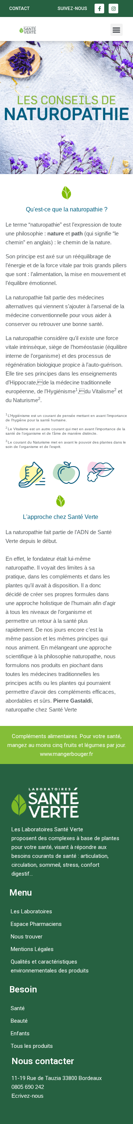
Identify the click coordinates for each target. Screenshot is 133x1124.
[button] (116, 30)
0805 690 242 (27, 1087)
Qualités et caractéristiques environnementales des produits (50, 966)
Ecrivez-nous (27, 1096)
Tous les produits (32, 1046)
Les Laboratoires (31, 911)
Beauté (19, 1021)
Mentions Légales (32, 949)
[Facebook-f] (99, 8)
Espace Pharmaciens (36, 924)
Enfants (20, 1033)
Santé (18, 1008)
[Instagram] (113, 8)
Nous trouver (26, 936)
